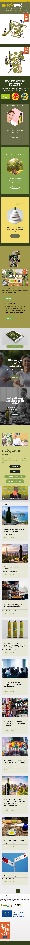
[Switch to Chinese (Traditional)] (24, 13)
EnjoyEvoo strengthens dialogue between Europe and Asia (13, 606)
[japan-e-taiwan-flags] (15, 853)
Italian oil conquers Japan (14, 840)
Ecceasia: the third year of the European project (14, 530)
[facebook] (24, 1)
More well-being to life (12, 876)
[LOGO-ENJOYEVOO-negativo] (12, 3)
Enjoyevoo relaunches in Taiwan (13, 568)
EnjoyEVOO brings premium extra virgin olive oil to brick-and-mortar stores (15, 762)
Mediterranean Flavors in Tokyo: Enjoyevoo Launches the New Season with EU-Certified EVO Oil (14, 802)
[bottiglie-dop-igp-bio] (15, 620)
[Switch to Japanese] (27, 13)
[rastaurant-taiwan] (15, 698)
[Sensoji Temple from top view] (15, 776)
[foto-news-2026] (15, 544)
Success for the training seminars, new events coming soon (13, 684)
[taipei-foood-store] (15, 737)
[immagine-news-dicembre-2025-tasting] (15, 817)
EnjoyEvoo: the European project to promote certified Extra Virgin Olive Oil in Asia (14, 645)
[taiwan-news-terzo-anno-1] (15, 507)
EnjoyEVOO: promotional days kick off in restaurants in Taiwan (14, 723)
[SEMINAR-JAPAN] (15, 659)
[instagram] (27, 1)
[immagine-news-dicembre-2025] (15, 581)
